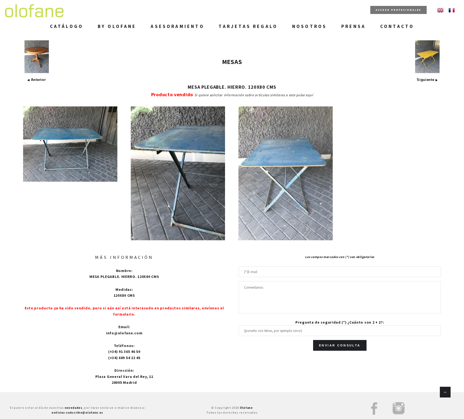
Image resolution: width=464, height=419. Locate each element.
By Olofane (117, 26)
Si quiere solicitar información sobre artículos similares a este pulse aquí (253, 95)
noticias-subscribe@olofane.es (77, 412)
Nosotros (309, 26)
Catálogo (66, 26)
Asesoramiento (177, 26)
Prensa (353, 26)
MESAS (232, 62)
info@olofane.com (124, 333)
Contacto (397, 26)
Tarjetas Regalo (248, 26)
